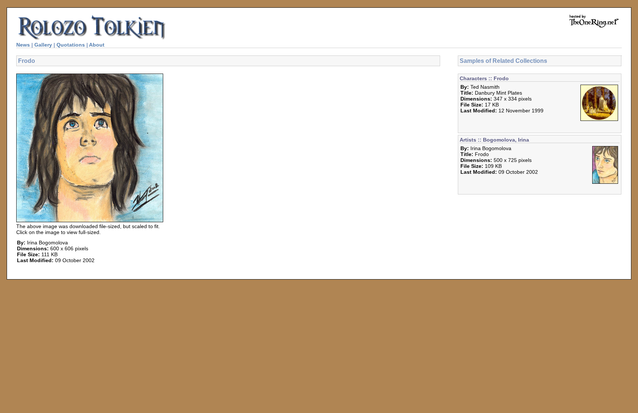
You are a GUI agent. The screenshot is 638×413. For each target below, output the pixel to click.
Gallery (43, 45)
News (23, 45)
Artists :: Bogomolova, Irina (494, 140)
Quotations (70, 45)
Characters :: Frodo (484, 78)
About (96, 45)
